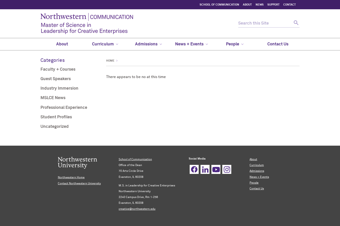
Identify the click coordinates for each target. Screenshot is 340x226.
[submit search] (295, 23)
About (253, 159)
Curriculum (257, 165)
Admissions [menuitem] (146, 44)
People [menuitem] (232, 44)
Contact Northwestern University (79, 183)
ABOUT (247, 4)
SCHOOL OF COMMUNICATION (219, 4)
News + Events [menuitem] (189, 44)
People (254, 183)
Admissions (257, 171)
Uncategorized (54, 127)
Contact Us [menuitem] (277, 44)
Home (110, 61)
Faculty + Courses (57, 69)
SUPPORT (273, 4)
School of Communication (135, 159)
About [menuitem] (62, 44)
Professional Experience (63, 108)
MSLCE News (52, 98)
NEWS (260, 4)
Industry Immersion (59, 88)
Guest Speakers (55, 79)
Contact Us (257, 188)
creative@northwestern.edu (137, 209)
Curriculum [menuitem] (103, 44)
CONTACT (289, 4)
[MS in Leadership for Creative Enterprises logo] (139, 23)
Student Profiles (56, 117)
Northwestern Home (71, 177)
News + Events (259, 177)
